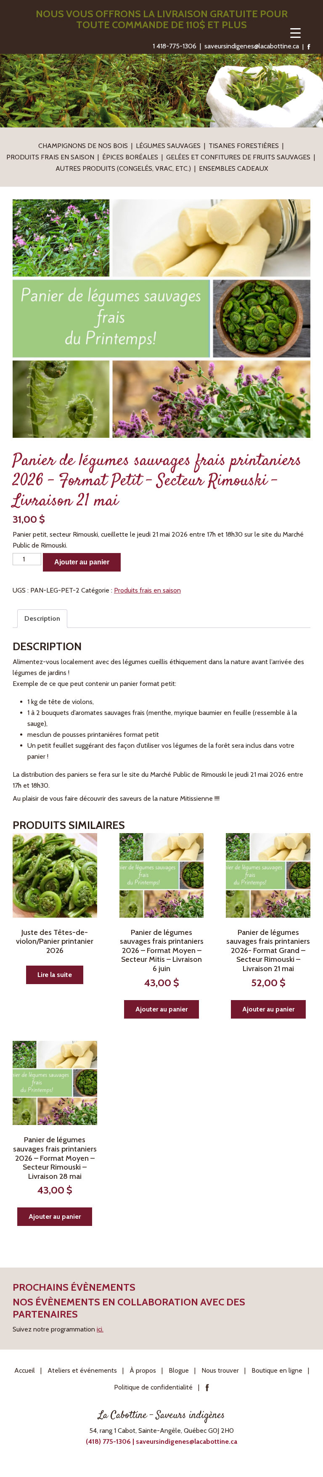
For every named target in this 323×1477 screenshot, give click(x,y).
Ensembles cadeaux (233, 168)
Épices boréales (130, 157)
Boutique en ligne (277, 1370)
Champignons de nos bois (83, 146)
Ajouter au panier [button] (161, 1009)
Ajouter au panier (81, 562)
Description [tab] (42, 618)
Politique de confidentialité (153, 1387)
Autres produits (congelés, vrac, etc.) (123, 168)
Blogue (179, 1370)
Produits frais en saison (50, 157)
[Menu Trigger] (295, 32)
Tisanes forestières (244, 146)
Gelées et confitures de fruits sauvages (238, 157)
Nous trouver (220, 1370)
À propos (143, 1370)
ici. (100, 1329)
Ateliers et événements (82, 1370)
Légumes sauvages (168, 146)
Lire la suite (54, 975)
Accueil (24, 1370)
